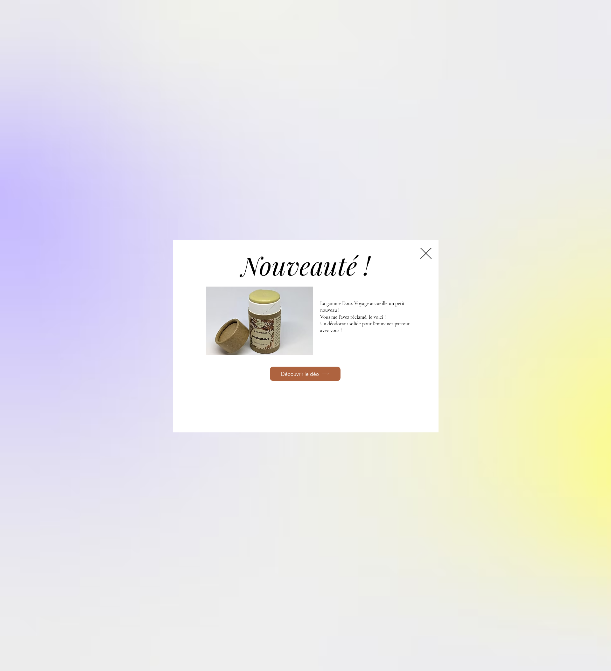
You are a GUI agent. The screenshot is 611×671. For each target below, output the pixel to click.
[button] (426, 253)
